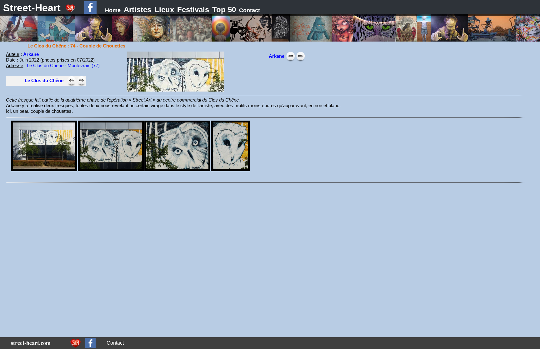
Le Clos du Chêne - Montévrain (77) (63, 65)
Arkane (31, 54)
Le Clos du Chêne (44, 80)
